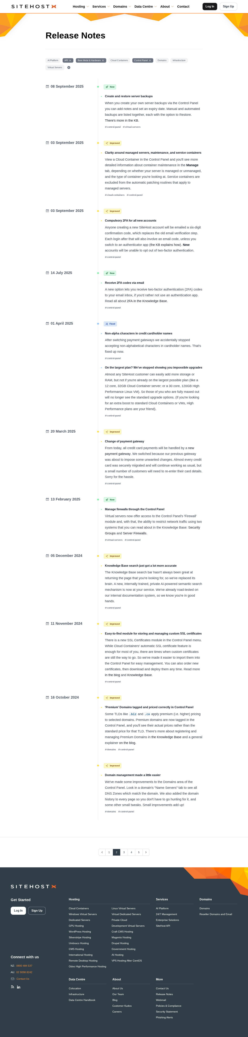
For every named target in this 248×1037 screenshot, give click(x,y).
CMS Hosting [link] (76, 949)
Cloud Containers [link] (79, 908)
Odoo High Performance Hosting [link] (87, 966)
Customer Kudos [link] (122, 1005)
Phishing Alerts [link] (164, 1017)
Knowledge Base (139, 675)
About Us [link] (117, 988)
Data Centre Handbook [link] (82, 1000)
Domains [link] (205, 908)
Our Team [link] (118, 994)
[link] (12, 987)
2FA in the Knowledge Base (147, 301)
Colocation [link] (75, 988)
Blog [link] (114, 1000)
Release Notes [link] (164, 994)
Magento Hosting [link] (121, 937)
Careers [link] (117, 1011)
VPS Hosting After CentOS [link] (127, 960)
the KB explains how (165, 245)
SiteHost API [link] (163, 925)
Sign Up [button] (228, 6)
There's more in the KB (121, 120)
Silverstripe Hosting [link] (80, 937)
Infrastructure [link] (76, 994)
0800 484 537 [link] (24, 965)
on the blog (127, 743)
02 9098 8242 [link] (24, 972)
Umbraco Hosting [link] (79, 943)
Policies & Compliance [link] (168, 1005)
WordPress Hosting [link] (80, 931)
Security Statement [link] (167, 1011)
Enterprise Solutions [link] (167, 920)
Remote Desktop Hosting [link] (83, 960)
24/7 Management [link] (166, 914)
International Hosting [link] (81, 954)
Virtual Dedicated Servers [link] (126, 914)
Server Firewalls (134, 533)
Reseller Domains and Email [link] (216, 914)
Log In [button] (210, 6)
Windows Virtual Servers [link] (83, 914)
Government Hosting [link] (123, 949)
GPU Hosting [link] (76, 925)
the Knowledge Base (166, 737)
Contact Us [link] (23, 978)
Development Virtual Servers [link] (128, 925)
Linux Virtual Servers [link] (123, 908)
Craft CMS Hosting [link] (122, 931)
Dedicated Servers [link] (79, 920)
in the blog (112, 675)
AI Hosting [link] (117, 954)
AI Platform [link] (162, 908)
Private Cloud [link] (119, 920)
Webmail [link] (161, 1000)
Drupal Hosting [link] (120, 943)
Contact (183, 6)
